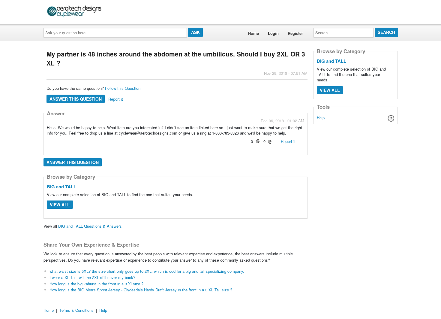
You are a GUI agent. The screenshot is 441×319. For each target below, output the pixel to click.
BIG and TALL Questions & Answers (90, 226)
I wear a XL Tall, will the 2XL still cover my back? (92, 277)
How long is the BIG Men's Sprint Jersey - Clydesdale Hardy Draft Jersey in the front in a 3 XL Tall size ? (141, 290)
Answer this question (76, 99)
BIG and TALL (61, 186)
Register (295, 33)
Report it (115, 99)
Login (273, 33)
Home (253, 33)
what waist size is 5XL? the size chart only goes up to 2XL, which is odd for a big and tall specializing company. (147, 271)
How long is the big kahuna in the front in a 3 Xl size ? (96, 284)
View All (60, 205)
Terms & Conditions (76, 310)
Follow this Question (122, 88)
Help (321, 117)
